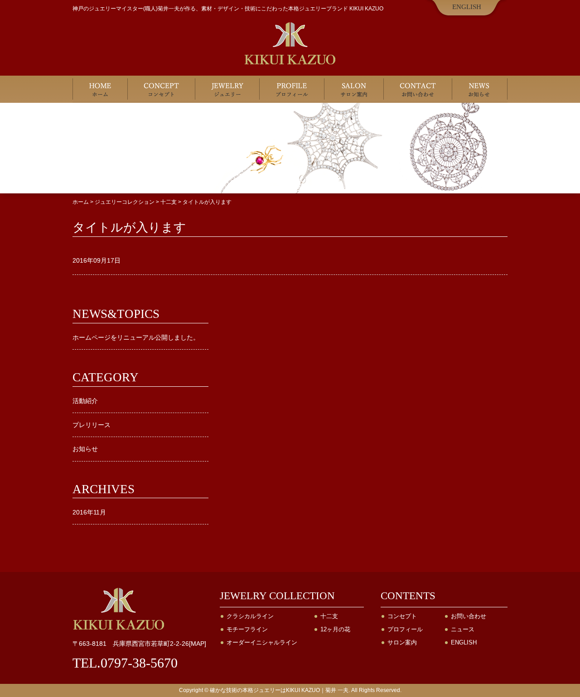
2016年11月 (89, 512)
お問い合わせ (418, 89)
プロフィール (292, 89)
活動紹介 (85, 400)
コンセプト (161, 89)
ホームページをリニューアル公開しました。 (135, 337)
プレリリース (91, 424)
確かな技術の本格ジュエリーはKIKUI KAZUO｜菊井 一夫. (280, 690)
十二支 (329, 616)
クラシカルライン (250, 616)
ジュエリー (227, 89)
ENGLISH (466, 6)
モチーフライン (247, 629)
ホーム (100, 89)
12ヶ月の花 (335, 629)
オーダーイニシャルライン (262, 642)
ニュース (462, 629)
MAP (197, 643)
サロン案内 (354, 89)
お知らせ (480, 89)
